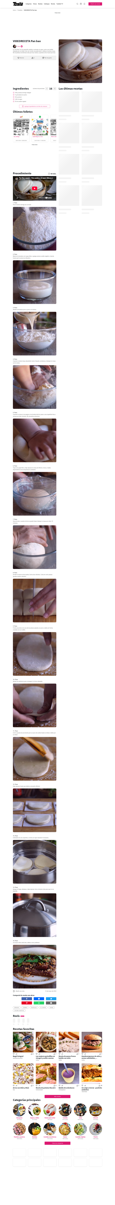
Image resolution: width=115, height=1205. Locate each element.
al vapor (43, 1007)
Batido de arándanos (66, 1088)
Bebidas (34, 1137)
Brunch (95, 1118)
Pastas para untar (50, 1118)
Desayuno (19, 1118)
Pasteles (20, 10)
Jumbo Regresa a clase (38, 136)
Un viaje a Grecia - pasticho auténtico (92, 1089)
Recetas (40, 4)
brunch (16, 1007)
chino (51, 1007)
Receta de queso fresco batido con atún (67, 1057)
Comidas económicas (50, 1137)
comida (25, 1007)
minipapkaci (62, 1090)
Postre (96, 1137)
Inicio (14, 10)
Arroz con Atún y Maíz (21, 1088)
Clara (18, 46)
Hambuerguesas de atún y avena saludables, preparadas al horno (91, 1057)
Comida (65, 1118)
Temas (35, 4)
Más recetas (57, 1096)
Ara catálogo (16, 136)
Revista (53, 4)
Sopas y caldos (34, 1118)
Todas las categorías (57, 1143)
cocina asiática (19, 1010)
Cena (80, 1118)
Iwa (14, 1090)
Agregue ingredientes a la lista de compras (35, 106)
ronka (37, 1060)
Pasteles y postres (19, 1137)
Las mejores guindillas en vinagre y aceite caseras (45, 1057)
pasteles (34, 1007)
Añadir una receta (95, 4)
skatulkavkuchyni (18, 1058)
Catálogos (47, 4)
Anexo (65, 1137)
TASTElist (84, 1091)
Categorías (29, 4)
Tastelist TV (59, 4)
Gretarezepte (39, 1090)
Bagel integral (18, 1056)
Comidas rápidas (80, 1137)
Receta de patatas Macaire (46, 1088)
